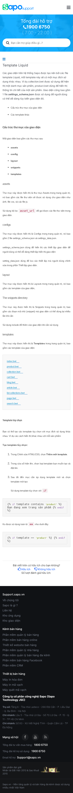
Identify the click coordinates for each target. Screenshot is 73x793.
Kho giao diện (11, 620)
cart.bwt (11, 377)
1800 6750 (41, 744)
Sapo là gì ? (10, 605)
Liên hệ (7, 610)
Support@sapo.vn (29, 757)
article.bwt (12, 387)
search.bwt (12, 403)
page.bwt (11, 398)
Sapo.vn (7, 784)
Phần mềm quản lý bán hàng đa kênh (26, 655)
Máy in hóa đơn (12, 679)
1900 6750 (38, 26)
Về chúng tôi (11, 600)
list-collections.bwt (15, 392)
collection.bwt (13, 371)
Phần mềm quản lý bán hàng (21, 634)
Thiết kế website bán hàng (19, 645)
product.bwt (13, 366)
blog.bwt (11, 382)
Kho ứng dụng (12, 615)
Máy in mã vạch (13, 684)
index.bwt (11, 361)
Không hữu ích (46, 569)
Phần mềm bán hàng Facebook (22, 660)
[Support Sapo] (18, 7)
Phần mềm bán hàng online (20, 640)
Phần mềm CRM (13, 665)
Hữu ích (25, 569)
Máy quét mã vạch (14, 689)
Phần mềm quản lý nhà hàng (21, 650)
